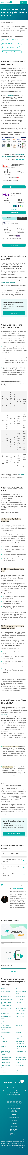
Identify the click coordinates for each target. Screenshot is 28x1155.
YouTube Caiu (5, 988)
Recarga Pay (4, 1041)
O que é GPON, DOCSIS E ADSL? (10, 48)
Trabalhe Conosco (14, 1129)
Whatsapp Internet (6, 996)
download (21, 474)
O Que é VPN (19, 1070)
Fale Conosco (14, 1120)
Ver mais (13, 971)
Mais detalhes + (14, 183)
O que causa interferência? (9, 39)
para (18, 159)
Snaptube (3, 1021)
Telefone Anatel (20, 1013)
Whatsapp (15, 187)
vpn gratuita (4, 1070)
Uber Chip (18, 1002)
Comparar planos (14, 833)
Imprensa (14, 1110)
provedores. (4, 714)
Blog (14, 1122)
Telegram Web (5, 1013)
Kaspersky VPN (20, 1065)
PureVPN (18, 1062)
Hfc (12, 22)
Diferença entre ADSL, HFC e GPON (11, 43)
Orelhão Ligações (5, 1062)
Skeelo (17, 1021)
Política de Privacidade (14, 1117)
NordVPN (3, 1073)
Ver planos (14, 313)
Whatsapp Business (6, 999)
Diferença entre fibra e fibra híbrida (11, 52)
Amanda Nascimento (17, 888)
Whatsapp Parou (5, 991)
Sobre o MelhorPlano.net (14, 1108)
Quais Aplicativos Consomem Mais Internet (5, 1052)
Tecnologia (7, 22)
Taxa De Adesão (20, 1016)
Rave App (3, 1046)
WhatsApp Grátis (20, 996)
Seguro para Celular (6, 1032)
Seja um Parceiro (14, 1130)
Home (2, 22)
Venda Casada (20, 999)
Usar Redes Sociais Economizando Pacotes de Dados (6, 1003)
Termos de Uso (14, 1119)
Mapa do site (14, 1123)
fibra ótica (10, 95)
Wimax (17, 988)
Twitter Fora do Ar (6, 1008)
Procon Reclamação (21, 1051)
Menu (22, 2)
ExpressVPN (19, 1073)
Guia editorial (14, 1111)
